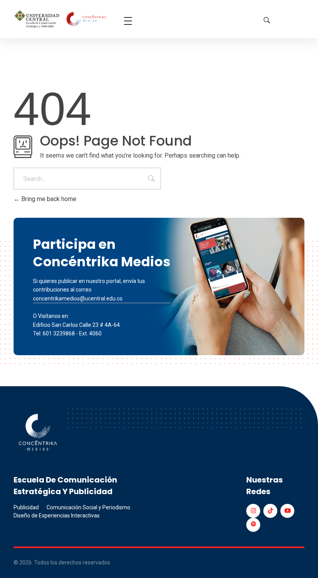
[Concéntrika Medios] (61, 19)
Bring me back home (48, 199)
